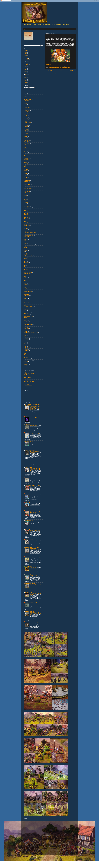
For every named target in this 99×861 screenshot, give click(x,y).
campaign (26, 134)
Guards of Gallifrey (27, 207)
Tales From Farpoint (29, 441)
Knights (25, 231)
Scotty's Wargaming (29, 432)
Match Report (26, 248)
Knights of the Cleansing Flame (30, 232)
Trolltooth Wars (27, 347)
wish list (25, 362)
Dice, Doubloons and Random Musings (32, 485)
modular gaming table (28, 255)
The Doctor (64, 67)
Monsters (26, 258)
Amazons (26, 103)
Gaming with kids (27, 188)
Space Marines (27, 325)
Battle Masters (26, 111)
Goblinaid (26, 202)
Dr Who (59, 67)
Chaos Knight (26, 144)
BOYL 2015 (26, 125)
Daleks (25, 155)
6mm (25, 96)
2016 (26, 71)
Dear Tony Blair (28, 556)
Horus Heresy (26, 218)
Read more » (48, 64)
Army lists (26, 106)
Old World (26, 269)
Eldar (25, 172)
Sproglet (25, 329)
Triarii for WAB (32, 503)
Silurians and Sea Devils (28, 306)
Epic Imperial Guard (28, 178)
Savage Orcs (26, 299)
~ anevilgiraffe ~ (28, 574)
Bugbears (26, 133)
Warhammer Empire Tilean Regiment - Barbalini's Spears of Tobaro (35, 613)
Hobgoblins (26, 217)
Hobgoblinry (27, 416)
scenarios (26, 301)
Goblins (25, 203)
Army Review (26, 107)
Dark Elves (26, 159)
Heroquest (26, 213)
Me (24, 251)
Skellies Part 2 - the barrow (34, 575)
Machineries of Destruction (29, 244)
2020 (26, 56)
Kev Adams (26, 226)
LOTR (25, 240)
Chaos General (26, 143)
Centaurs (25, 136)
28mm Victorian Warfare (30, 583)
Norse (25, 266)
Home (25, 29)
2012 (26, 77)
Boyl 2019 (26, 130)
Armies (25, 104)
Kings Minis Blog (27, 374)
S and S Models (27, 387)
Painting (25, 284)
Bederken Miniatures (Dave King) (30, 376)
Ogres (25, 268)
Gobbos (25, 199)
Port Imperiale (28, 510)
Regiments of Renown (28, 291)
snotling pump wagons (28, 316)
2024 (26, 50)
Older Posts (72, 70)
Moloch (25, 257)
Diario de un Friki (28, 566)
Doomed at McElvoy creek (34, 433)
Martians (26, 247)
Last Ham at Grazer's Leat (29, 235)
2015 (26, 72)
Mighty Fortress (27, 253)
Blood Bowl (26, 118)
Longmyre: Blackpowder (34, 442)
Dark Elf (25, 156)
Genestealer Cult (27, 191)
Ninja (25, 265)
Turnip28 (26, 349)
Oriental (25, 279)
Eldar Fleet (26, 173)
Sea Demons (26, 302)
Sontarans (26, 320)
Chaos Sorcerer (27, 145)
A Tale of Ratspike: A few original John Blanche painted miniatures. (35, 512)
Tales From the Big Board (30, 592)
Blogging (25, 117)
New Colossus (26, 262)
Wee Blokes (27, 621)
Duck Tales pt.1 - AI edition (34, 622)
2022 (26, 53)
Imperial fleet (26, 224)
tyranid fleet (26, 350)
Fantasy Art (26, 181)
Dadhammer (26, 154)
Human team (26, 220)
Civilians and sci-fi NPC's (34, 425)
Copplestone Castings (28, 385)
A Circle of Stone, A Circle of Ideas (35, 584)
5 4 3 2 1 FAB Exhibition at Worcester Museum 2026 (34, 452)
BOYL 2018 (26, 129)
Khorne (25, 228)
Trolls (25, 346)
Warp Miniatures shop (34, 494)
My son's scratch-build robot (35, 417)
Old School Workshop (29, 539)
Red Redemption (27, 290)
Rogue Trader (26, 295)
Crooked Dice (26, 378)
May (27, 63)
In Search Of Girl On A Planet (35, 549)
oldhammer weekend (28, 272)
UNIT (72, 67)
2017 (26, 69)
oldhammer (26, 270)
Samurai (25, 298)
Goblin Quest (26, 200)
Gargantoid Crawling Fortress (29, 189)
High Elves (26, 214)
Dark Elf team (26, 158)
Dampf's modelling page (30, 450)
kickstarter (26, 229)
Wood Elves (26, 364)
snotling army (26, 314)
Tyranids (26, 351)
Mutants (25, 259)
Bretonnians (26, 132)
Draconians (26, 167)
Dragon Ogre (26, 169)
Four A (25, 187)
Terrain (25, 335)
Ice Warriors (26, 222)
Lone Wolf (26, 239)
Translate (33, 88)
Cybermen (26, 152)
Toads (25, 343)
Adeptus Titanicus (27, 99)
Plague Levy (26, 287)
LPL (24, 242)
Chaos (25, 137)
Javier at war (27, 502)
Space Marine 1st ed (28, 323)
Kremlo (25, 233)
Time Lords (68, 67)
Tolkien (25, 345)
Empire (25, 174)
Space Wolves (26, 328)
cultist (25, 151)
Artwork (25, 108)
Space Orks (26, 327)
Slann (25, 310)
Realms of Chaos (28, 529)
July (27, 58)
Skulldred (26, 309)
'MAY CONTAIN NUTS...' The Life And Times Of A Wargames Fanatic (32, 548)
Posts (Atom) (53, 73)
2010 (26, 80)
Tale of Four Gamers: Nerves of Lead (31, 332)
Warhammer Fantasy (28, 360)
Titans (25, 342)
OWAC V (25, 283)
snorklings (26, 313)
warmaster (26, 361)
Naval (25, 261)
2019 (26, 66)
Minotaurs (26, 254)
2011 (26, 79)
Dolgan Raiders (27, 165)
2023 (26, 52)
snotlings (26, 317)
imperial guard (27, 225)
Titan (25, 340)
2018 (26, 68)
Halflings (26, 210)
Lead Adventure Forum (28, 382)
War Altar (26, 357)
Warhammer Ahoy (27, 358)
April (27, 64)
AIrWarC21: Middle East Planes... (35, 477)
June (27, 61)
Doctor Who (55, 67)
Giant (25, 192)
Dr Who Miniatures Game (29, 381)
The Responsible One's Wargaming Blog (32, 493)
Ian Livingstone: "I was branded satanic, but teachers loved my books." (35, 469)
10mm (25, 93)
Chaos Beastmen (27, 140)
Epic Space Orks (27, 180)
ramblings (26, 288)
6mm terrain (26, 97)
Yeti (24, 365)
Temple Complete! (33, 486)
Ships (25, 303)
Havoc (25, 211)
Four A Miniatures (27, 377)
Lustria (25, 243)
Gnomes (25, 196)
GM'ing (25, 195)
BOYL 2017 (26, 128)
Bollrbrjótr (26, 121)
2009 (26, 82)
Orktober (26, 280)
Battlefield (48, 36)
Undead (25, 353)
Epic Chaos (26, 177)
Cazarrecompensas (33, 567)
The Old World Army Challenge (31, 602)
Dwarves (25, 170)
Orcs (25, 276)
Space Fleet (26, 321)
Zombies (25, 367)
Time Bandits (26, 338)
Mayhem (25, 250)
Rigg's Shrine (26, 294)
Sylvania (25, 331)
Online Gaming (27, 273)
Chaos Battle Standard (28, 139)
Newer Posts (49, 70)
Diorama (25, 162)
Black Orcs (26, 115)
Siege (25, 305)
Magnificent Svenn (27, 246)
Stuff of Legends (27, 384)
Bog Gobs (26, 119)
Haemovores (26, 209)
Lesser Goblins (27, 236)
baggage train (26, 110)
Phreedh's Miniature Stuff (29, 373)
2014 (26, 74)
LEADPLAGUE (27, 424)
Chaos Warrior (27, 148)
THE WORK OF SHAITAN (29, 611)
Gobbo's (25, 198)
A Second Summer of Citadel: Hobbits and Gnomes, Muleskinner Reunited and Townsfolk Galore (35, 408)
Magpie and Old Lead (29, 520)
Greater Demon (27, 206)
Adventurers (26, 100)
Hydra (25, 221)
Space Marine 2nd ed (28, 324)
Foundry (25, 185)
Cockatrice (26, 150)
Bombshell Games (27, 122)
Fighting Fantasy (27, 184)
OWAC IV (25, 281)
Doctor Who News (28, 460)
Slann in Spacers (27, 312)
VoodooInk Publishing (28, 380)
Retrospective (26, 292)
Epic (25, 176)
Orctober (25, 277)
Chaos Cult (26, 141)
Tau (24, 334)
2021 (26, 55)
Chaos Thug (26, 147)
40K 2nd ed (26, 95)
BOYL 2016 (26, 126)
